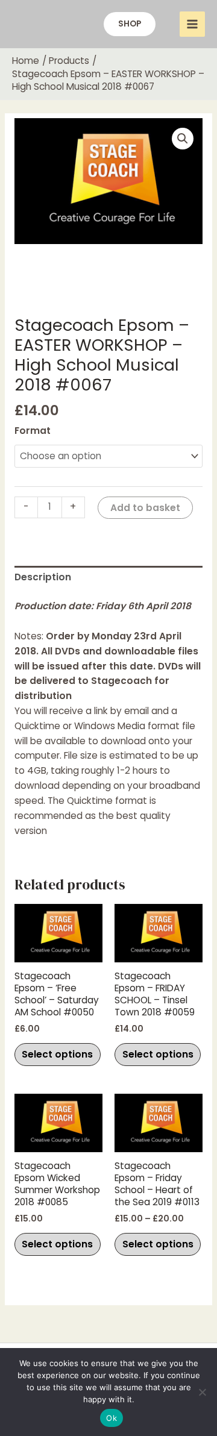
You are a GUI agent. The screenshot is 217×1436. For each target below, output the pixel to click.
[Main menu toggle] (192, 24)
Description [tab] (42, 577)
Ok (111, 1418)
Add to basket (145, 507)
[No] (202, 1392)
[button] (130, 24)
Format (32, 430)
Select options (57, 1054)
